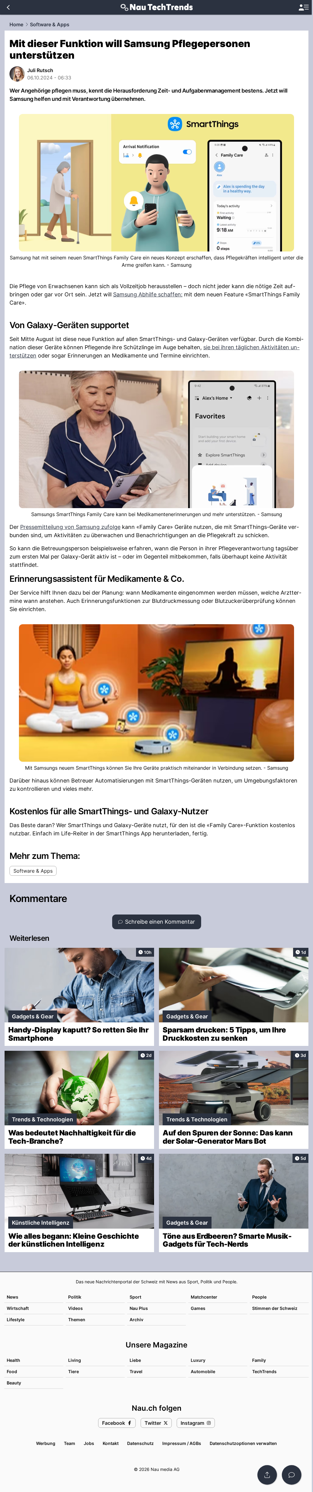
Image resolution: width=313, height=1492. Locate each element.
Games (198, 1308)
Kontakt (111, 1443)
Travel (136, 1371)
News (12, 1297)
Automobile (203, 1371)
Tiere (73, 1371)
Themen (76, 1319)
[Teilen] (267, 1475)
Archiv (136, 1319)
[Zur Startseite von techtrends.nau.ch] (156, 7)
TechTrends (264, 1371)
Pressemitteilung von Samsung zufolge (70, 527)
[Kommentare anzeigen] (291, 1475)
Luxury (198, 1360)
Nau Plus (139, 1308)
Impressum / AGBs (181, 1443)
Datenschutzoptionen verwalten (243, 1443)
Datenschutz (140, 1443)
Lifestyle (15, 1319)
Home (16, 24)
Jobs (89, 1443)
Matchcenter (204, 1297)
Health (13, 1360)
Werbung (45, 1443)
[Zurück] (8, 7)
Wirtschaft (18, 1308)
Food (12, 1371)
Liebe (135, 1360)
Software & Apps (49, 24)
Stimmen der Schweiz (274, 1308)
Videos (75, 1308)
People (259, 1297)
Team (69, 1443)
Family (259, 1360)
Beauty (14, 1382)
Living (74, 1360)
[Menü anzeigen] (303, 7)
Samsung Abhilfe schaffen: (147, 294)
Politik (74, 1297)
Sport (135, 1297)
